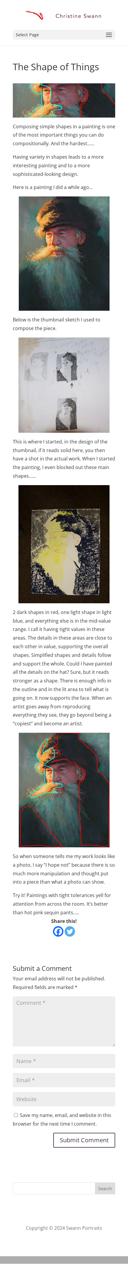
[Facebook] (58, 931)
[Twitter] (70, 931)
